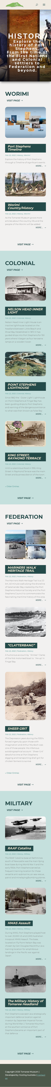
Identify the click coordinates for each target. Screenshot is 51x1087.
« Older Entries (12, 486)
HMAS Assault (19, 923)
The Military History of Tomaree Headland (25, 1002)
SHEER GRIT (17, 729)
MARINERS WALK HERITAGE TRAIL (22, 569)
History (20, 155)
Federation (21, 576)
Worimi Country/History (20, 206)
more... (39, 166)
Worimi (27, 155)
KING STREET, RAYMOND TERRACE (24, 456)
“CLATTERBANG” (21, 645)
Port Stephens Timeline (19, 147)
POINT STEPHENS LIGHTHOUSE (22, 386)
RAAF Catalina (19, 848)
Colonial (20, 318)
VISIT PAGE (13, 100)
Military (27, 854)
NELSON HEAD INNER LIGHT (25, 310)
